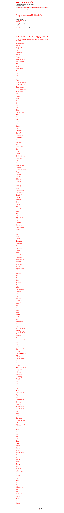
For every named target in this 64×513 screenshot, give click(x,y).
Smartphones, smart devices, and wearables (21, 426)
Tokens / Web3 (17, 465)
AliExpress (17, 70)
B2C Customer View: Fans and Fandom (20, 85)
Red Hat (17, 387)
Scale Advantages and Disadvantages (20, 406)
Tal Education (17, 449)
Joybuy (17, 279)
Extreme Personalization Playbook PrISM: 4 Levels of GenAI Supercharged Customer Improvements (21, 211)
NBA (16, 323)
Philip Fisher (17, 360)
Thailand (42, 39)
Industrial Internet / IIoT (18, 261)
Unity (16, 473)
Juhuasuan (17, 280)
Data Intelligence (18, 154)
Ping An (17, 363)
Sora (16, 432)
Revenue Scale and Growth (19, 393)
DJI (16, 183)
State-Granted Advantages (19, 440)
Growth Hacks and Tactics (19, 241)
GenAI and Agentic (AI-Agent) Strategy (20, 227)
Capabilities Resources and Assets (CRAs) (20, 117)
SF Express (17, 415)
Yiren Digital (17, 498)
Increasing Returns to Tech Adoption (20, 259)
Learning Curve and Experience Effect (20, 289)
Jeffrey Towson (40, 37)
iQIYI (16, 272)
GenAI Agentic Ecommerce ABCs (19, 226)
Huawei (17, 24)
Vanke (17, 477)
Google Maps (17, 236)
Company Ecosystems (18, 133)
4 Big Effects (17, 42)
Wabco (17, 484)
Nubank (17, 341)
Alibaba (17, 35)
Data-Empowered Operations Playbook (20, 156)
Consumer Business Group (19, 142)
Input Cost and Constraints (19, 264)
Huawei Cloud (17, 252)
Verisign (17, 478)
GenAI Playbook (18, 229)
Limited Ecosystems (18, 291)
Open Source (17, 346)
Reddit (17, 388)
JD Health (17, 275)
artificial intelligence (28, 35)
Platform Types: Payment (19, 372)
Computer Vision (18, 139)
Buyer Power (17, 114)
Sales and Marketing (18, 402)
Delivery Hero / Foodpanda (19, 158)
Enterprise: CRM (18, 204)
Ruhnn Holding (17, 396)
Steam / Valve (17, 441)
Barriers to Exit (17, 101)
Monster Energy (18, 318)
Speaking (19, 7)
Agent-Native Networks (18, 54)
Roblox (17, 394)
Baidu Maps (17, 95)
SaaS (16, 401)
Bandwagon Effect (18, 96)
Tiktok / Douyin (17, 463)
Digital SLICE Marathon (18, 167)
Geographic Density (18, 232)
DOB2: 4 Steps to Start (18, 185)
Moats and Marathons (18, 316)
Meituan (17, 308)
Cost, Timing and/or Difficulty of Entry (20, 147)
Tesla (16, 457)
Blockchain (17, 108)
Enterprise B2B (18, 203)
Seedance (17, 411)
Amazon (19, 35)
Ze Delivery (17, 501)
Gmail (17, 234)
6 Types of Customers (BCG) (19, 47)
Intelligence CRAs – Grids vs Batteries (20, 268)
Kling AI (17, 284)
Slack (16, 419)
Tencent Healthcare (18, 454)
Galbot (17, 224)
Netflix (17, 326)
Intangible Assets (18, 266)
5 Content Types (18, 45)
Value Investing (46, 39)
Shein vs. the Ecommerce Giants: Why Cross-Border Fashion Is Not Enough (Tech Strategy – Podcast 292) (29, 14)
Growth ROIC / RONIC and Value (19, 242)
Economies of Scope (18, 199)
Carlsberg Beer (18, 119)
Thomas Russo (18, 461)
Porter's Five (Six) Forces (19, 374)
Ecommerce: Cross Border (19, 195)
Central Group (17, 121)
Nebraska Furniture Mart (19, 324)
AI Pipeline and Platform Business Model (20, 59)
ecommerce (38, 36)
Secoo (17, 410)
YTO (16, 500)
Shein (17, 417)
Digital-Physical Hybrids (18, 176)
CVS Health (17, 150)
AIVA (16, 64)
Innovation (17, 263)
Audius (17, 79)
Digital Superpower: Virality (19, 173)
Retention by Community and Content (20, 392)
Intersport (17, 270)
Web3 (17, 489)
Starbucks (17, 438)
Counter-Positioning (18, 148)
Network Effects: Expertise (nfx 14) (20, 331)
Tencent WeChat (18, 456)
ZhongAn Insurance (18, 503)
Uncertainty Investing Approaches (19, 471)
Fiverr (17, 218)
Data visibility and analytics (19, 155)
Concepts (17, 140)
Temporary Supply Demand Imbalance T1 (20, 452)
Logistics (17, 296)
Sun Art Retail (17, 443)
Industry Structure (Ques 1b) (19, 262)
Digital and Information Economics (20, 165)
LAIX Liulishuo (17, 286)
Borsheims (17, 110)
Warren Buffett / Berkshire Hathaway (20, 23)
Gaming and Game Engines (19, 225)
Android (17, 73)
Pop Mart (17, 373)
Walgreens (17, 485)
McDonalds (17, 303)
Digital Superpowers (18, 174)
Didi (16, 163)
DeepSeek (17, 157)
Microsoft (17, 311)
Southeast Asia (32, 39)
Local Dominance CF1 (18, 294)
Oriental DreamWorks (18, 350)
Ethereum (17, 206)
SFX (16, 416)
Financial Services (18, 216)
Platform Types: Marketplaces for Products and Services (22, 27)
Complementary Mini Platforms (19, 135)
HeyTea (17, 247)
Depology (17, 160)
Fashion (17, 213)
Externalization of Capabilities (19, 209)
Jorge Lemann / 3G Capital (19, 278)
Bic (16, 104)
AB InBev (17, 50)
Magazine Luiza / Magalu (19, 298)
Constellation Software (18, 141)
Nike (16, 337)
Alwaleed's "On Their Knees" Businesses (20, 71)
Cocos (17, 128)
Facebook (40, 36)
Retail (28, 39)
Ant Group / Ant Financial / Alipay (23, 35)
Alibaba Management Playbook (19, 68)
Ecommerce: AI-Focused (19, 194)
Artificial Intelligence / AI (18, 78)
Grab (45, 36)
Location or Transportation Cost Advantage (20, 295)
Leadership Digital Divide (19, 288)
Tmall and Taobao (18, 464)
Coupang (17, 149)
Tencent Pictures (18, 455)
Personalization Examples (19, 357)
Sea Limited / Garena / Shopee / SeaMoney (21, 408)
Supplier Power (18, 445)
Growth (17, 240)
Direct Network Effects (18, 179)
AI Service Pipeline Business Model (20, 61)
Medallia (17, 305)
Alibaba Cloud (17, 66)
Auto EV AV (17, 80)
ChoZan (17, 125)
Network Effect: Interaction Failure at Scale (20, 328)
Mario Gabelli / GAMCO (18, 302)
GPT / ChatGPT (18, 238)
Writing (17, 495)
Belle (16, 103)
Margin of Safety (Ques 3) (19, 300)
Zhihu (17, 502)
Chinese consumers (23, 36)
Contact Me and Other (40, 7)
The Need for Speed (18, 459)
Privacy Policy (40, 509)
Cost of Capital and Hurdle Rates (19, 146)
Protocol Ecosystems (18, 379)
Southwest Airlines (18, 433)
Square (17, 436)
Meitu (17, 307)
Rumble (17, 397)
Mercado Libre (17, 309)
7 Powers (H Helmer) (18, 48)
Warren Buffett (17, 40)
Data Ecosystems (18, 153)
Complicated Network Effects (19, 137)
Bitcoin (17, 107)
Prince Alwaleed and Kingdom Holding (20, 377)
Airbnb (17, 63)
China (16, 25)
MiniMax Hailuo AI (18, 314)
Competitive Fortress (18, 134)
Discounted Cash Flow (18, 181)
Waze (17, 488)
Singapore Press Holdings (19, 418)
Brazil (37, 35)
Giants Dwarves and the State (19, 233)
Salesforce (17, 403)
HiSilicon (17, 249)
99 (16, 49)
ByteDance (39, 35)
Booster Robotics (18, 109)
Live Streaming (18, 293)
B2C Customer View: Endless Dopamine (20, 84)
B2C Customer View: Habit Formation (20, 87)
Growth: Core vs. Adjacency (19, 243)
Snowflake (30, 39)
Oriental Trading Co (18, 351)
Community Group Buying (19, 132)
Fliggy (17, 219)
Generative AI (43, 36)
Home (16, 7)
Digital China (29, 36)
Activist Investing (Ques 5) (19, 52)
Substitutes (17, 442)
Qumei (17, 383)
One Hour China (18, 344)
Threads (17, 462)
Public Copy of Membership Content (20, 20)
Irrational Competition (18, 273)
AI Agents (17, 56)
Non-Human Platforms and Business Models (21, 339)
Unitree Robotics (18, 472)
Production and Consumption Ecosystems (20, 378)
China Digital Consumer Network (19, 124)
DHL (16, 162)
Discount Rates (18, 180)
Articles (22, 7)
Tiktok (43, 39)
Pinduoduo (17, 362)
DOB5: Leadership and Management (20, 190)
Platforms (26, 39)
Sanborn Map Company (18, 404)
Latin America (17, 287)
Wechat (20, 40)
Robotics (17, 395)
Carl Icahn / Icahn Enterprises (19, 118)
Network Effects (18, 330)
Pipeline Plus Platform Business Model (20, 364)
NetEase (17, 325)
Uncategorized (17, 21)
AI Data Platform (18, 57)
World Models (17, 494)
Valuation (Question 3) (18, 475)
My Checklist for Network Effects (19, 321)
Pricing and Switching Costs (19, 376)
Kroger (17, 285)
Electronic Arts (17, 202)
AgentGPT (17, 55)
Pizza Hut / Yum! (18, 365)
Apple (17, 75)
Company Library (26, 7)
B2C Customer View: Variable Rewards (20, 93)
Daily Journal (17, 151)
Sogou (17, 431)
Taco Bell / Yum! (18, 448)
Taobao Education (18, 450)
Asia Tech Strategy (32, 35)
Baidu (35, 35)
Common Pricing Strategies (19, 130)
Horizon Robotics (18, 250)
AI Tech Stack (17, 62)
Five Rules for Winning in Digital (19, 217)
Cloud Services (18, 126)
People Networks (18, 356)
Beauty (17, 102)
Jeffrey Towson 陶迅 (24, 2)
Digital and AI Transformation (19, 164)
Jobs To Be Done (18, 277)
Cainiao (17, 116)
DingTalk (17, 178)
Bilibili (17, 105)
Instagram (17, 265)
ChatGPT (40, 35)
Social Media (17, 429)
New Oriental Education (18, 335)
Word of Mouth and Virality (19, 493)
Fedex (17, 215)
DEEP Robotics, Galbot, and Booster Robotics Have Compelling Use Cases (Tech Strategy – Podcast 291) (29, 15)
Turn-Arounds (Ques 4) (18, 468)
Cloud (26, 36)
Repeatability (17, 390)
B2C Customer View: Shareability (19, 91)
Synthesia (17, 447)
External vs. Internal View (19, 208)
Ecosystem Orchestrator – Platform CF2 (20, 200)
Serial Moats (17, 413)
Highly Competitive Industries (19, 248)
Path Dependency (18, 355)
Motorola (17, 319)
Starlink (17, 439)
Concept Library (31, 7)
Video (17, 479)
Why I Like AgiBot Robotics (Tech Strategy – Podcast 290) (23, 16)
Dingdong (17, 177)
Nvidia (17, 342)
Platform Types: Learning (19, 369)
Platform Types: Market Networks (19, 370)
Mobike (17, 317)
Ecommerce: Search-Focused (19, 197)
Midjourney (17, 312)
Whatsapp (17, 491)
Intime (17, 271)
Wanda (17, 486)
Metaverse (17, 310)
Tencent (41, 39)
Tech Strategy (37, 39)
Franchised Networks (18, 222)
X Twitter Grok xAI (18, 496)
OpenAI (18, 39)
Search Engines (18, 409)
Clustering (17, 127)
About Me (35, 7)
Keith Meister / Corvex (18, 282)
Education (17, 201)
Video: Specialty (18, 480)
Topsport (17, 466)
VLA (16, 482)
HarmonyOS (17, 245)
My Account (46, 7)
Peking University (22, 39)
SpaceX (17, 434)
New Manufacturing (18, 334)
